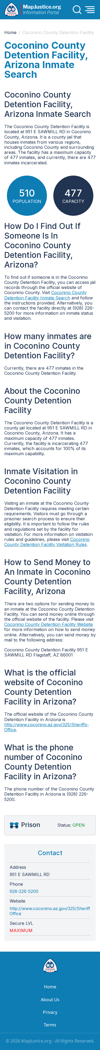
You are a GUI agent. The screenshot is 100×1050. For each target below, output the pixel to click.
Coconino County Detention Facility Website (48, 624)
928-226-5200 (24, 891)
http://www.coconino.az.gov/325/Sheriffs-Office (46, 727)
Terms (50, 1025)
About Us (50, 1000)
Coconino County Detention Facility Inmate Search (45, 295)
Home (10, 32)
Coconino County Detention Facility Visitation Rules (47, 542)
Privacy (50, 1012)
